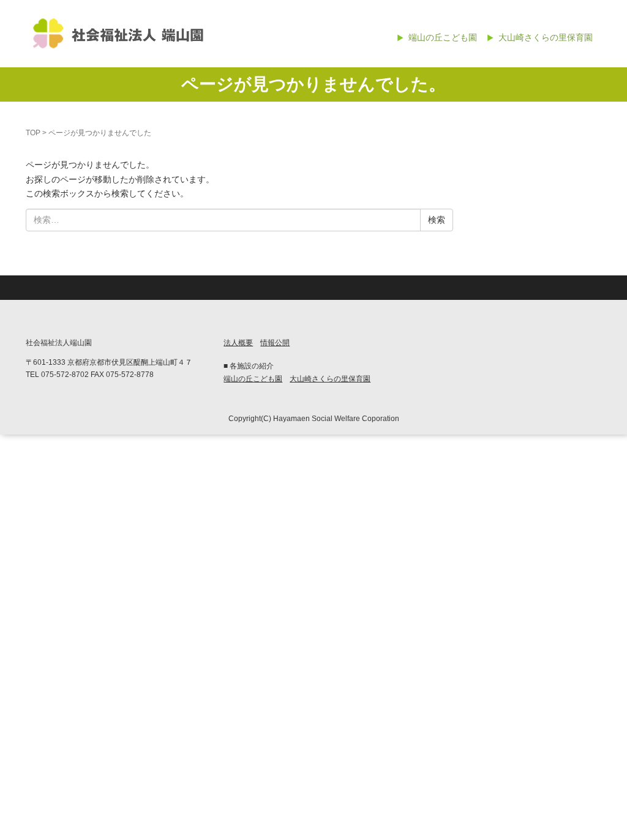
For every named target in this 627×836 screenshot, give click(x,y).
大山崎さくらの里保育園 (545, 37)
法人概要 (238, 342)
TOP (33, 133)
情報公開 (275, 342)
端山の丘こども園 (442, 37)
